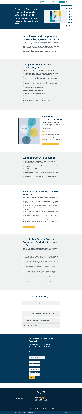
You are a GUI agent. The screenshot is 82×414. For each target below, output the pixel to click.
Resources (62, 394)
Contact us (31, 377)
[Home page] (42, 1)
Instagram (52, 408)
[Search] (66, 1)
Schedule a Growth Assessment (29, 226)
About (36, 1)
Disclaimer (65, 412)
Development (55, 394)
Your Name (30, 359)
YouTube (30, 408)
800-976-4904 (55, 1)
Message (30, 371)
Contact (62, 397)
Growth (54, 396)
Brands (20, 1)
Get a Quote (62, 1)
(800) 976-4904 (20, 398)
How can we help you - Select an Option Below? (35, 355)
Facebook (44, 408)
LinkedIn (37, 408)
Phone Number (31, 363)
